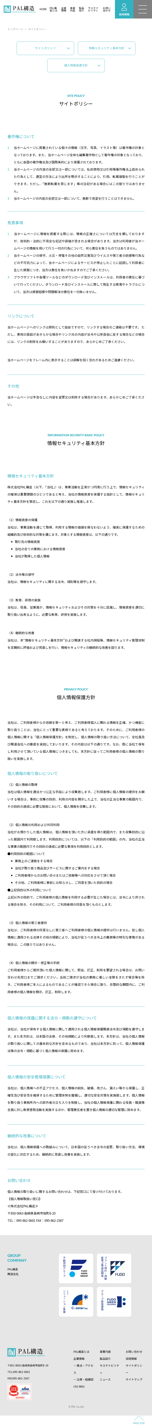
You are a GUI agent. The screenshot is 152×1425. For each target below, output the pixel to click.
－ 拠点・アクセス (83, 1368)
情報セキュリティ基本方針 (106, 48)
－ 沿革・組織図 (83, 1379)
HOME (43, 9)
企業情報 (63, 9)
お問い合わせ (107, 9)
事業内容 (72, 9)
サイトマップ (134, 1379)
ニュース (105, 1379)
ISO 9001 (79, 1386)
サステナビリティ (93, 9)
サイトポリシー (45, 48)
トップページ (15, 29)
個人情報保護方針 (76, 65)
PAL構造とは (53, 9)
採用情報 (131, 1359)
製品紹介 (81, 9)
